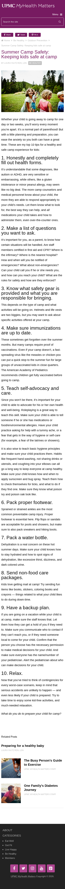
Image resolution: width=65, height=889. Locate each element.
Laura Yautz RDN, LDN (15, 63)
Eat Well (9, 841)
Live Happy (11, 849)
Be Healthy (18, 40)
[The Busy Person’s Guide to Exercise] (11, 768)
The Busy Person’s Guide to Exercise (43, 762)
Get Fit (8, 845)
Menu (55, 14)
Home (7, 40)
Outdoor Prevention (37, 40)
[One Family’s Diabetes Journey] (11, 793)
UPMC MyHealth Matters (23, 876)
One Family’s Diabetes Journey (41, 788)
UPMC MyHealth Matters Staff (40, 769)
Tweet (22, 35)
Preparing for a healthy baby (22, 745)
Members (10, 858)
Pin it (36, 35)
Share (8, 35)
